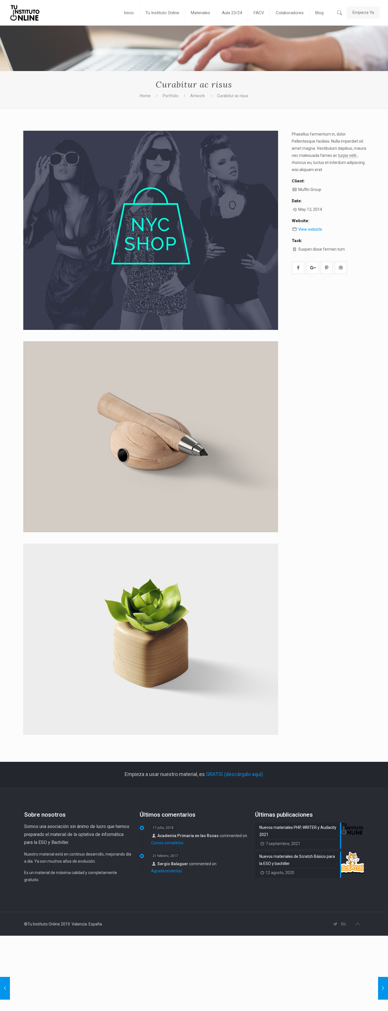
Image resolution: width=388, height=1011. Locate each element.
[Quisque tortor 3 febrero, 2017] (5, 988)
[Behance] (343, 924)
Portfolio (170, 95)
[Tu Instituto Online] (25, 13)
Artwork (197, 95)
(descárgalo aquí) (243, 774)
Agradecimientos (166, 871)
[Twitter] (336, 924)
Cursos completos (167, 843)
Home (145, 95)
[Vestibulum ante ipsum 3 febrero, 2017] (383, 988)
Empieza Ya (363, 12)
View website (310, 229)
